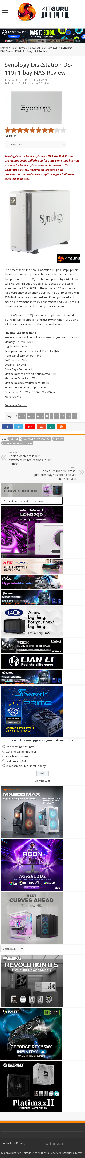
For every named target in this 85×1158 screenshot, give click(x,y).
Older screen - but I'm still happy (26, 766)
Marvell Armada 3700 (36, 438)
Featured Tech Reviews (43, 47)
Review (59, 438)
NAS (37, 83)
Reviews (45, 83)
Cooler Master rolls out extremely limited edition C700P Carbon (30, 458)
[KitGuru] (42, 11)
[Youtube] (58, 1143)
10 (56, 416)
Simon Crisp (14, 79)
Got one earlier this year (21, 751)
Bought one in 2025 (18, 756)
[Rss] (46, 1143)
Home (4, 47)
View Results (43, 780)
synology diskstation (18, 443)
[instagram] (62, 1143)
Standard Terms (72, 1153)
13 (74, 416)
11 (62, 416)
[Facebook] (50, 1143)
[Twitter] (54, 1143)
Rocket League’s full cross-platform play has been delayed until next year (55, 473)
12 (68, 416)
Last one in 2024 (16, 761)
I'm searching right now (20, 747)
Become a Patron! (16, 405)
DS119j (14, 438)
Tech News (18, 47)
